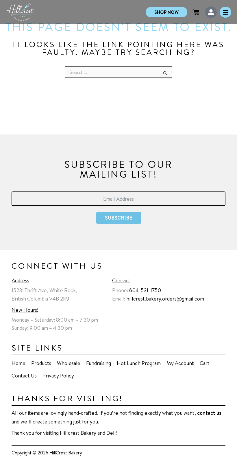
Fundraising (98, 363)
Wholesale (68, 363)
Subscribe (118, 217)
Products (41, 363)
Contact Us (24, 375)
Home (18, 363)
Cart (205, 363)
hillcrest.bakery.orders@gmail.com (165, 298)
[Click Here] (225, 12)
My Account (180, 363)
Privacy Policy (58, 375)
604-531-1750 (145, 290)
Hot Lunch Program (139, 363)
